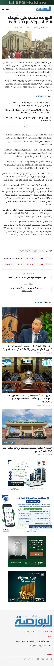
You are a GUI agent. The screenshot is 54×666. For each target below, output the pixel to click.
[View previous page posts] (29, 126)
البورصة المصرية (25, 250)
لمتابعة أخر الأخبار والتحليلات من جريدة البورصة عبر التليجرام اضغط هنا (28, 264)
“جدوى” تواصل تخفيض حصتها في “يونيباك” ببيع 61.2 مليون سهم (28, 119)
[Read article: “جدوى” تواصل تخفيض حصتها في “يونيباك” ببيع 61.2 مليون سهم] (27, 427)
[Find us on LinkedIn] (43, 658)
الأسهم (42, 250)
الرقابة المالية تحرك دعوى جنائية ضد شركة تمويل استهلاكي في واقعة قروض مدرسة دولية (30, 104)
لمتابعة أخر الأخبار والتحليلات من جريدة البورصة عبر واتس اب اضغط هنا (28, 258)
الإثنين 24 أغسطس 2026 (44, 353)
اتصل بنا (33, 645)
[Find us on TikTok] (25, 658)
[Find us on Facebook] (51, 658)
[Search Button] (3, 9)
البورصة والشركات (9, 341)
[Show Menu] (7, 9)
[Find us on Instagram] (29, 658)
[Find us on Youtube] (38, 658)
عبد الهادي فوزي (40, 27)
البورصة (35, 250)
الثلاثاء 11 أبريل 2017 (22, 27)
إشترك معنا (31, 641)
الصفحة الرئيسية (45, 641)
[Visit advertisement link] (27, 2)
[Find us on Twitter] (47, 658)
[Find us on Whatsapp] (33, 658)
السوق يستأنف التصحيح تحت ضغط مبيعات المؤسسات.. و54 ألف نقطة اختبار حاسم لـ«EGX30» (27, 111)
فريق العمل (20, 641)
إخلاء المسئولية (45, 645)
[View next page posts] (25, 126)
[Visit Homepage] (43, 8)
